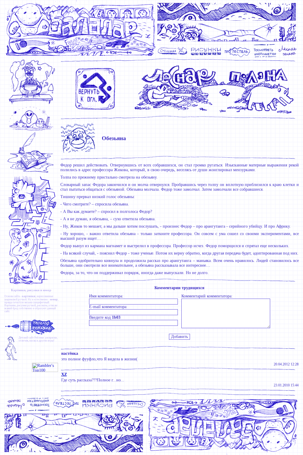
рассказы (42, 305)
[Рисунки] (206, 56)
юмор (54, 299)
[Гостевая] (32, 173)
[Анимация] (237, 56)
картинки (29, 296)
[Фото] (265, 56)
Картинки (10, 305)
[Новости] (32, 104)
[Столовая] (173, 56)
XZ (64, 374)
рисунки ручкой (26, 305)
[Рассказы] (288, 56)
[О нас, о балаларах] (32, 130)
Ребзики (39, 337)
